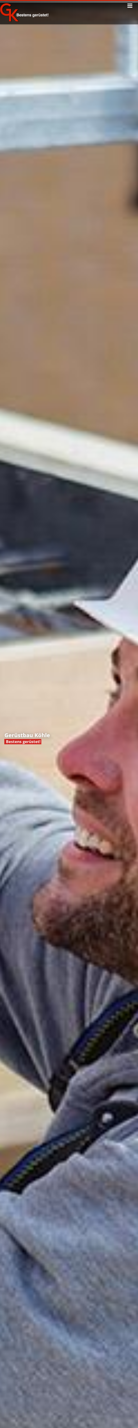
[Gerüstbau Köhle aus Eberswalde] (27, 15)
